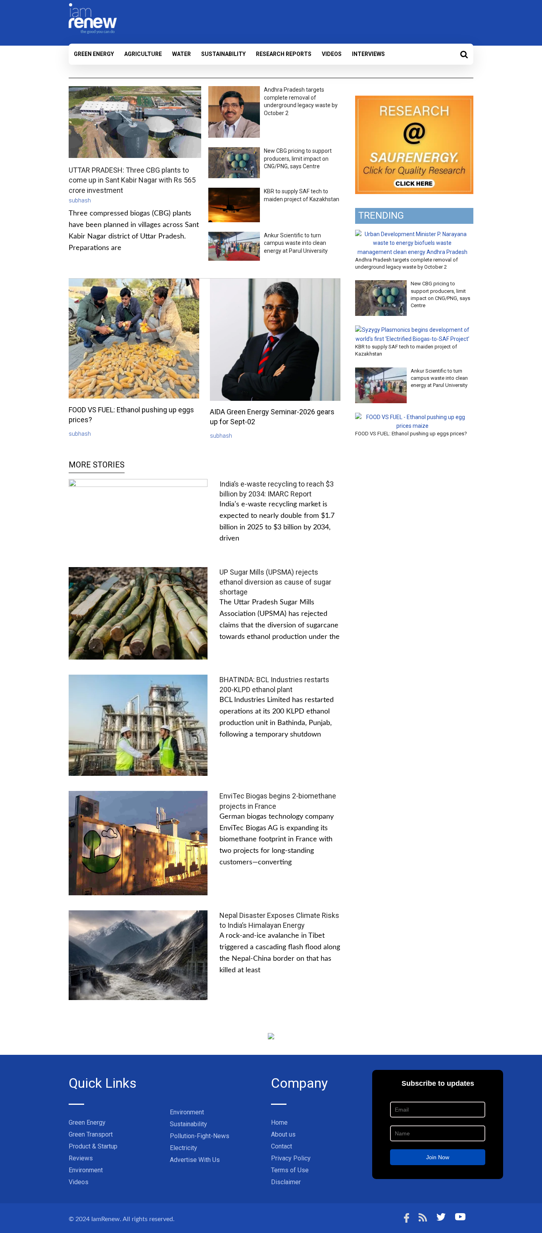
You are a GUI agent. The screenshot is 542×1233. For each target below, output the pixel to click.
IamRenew (105, 1219)
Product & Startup (93, 1146)
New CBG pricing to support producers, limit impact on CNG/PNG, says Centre (298, 158)
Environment (86, 1170)
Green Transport (91, 1134)
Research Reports (283, 54)
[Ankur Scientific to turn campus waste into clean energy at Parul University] (381, 372)
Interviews (368, 54)
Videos (332, 54)
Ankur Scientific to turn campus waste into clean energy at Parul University (296, 243)
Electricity (183, 1148)
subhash (80, 200)
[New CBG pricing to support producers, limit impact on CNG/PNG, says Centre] (381, 284)
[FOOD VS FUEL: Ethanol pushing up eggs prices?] (412, 417)
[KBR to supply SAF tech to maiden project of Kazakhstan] (412, 330)
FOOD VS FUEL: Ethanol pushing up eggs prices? (411, 434)
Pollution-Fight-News (199, 1136)
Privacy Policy (291, 1158)
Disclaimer (286, 1182)
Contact (281, 1146)
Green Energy (94, 54)
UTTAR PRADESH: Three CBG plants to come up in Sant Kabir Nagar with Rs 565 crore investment (132, 180)
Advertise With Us (195, 1160)
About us (283, 1134)
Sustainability (223, 54)
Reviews (81, 1158)
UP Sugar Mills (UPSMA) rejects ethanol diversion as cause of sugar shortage (275, 582)
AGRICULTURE (143, 54)
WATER (181, 54)
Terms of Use (290, 1170)
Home (279, 1122)
